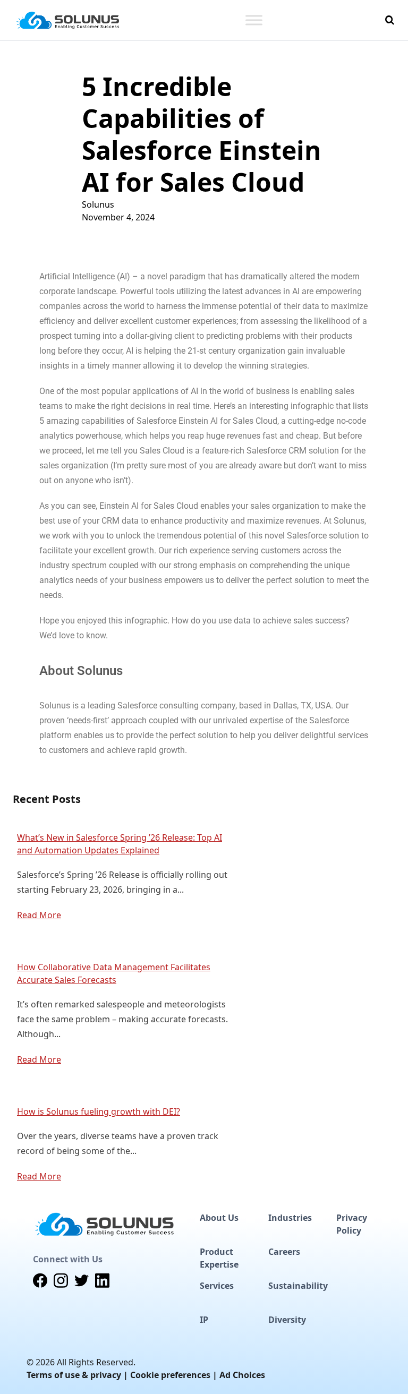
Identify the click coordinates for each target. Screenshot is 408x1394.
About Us (219, 1218)
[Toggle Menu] (253, 20)
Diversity (287, 1319)
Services (217, 1286)
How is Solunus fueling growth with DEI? (98, 1111)
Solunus (98, 204)
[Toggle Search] (390, 20)
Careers (284, 1252)
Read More (39, 915)
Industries (290, 1218)
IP (204, 1319)
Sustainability (298, 1286)
